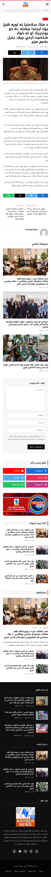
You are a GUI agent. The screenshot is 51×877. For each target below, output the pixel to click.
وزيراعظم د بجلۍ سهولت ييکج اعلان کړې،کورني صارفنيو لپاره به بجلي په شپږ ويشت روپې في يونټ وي (19, 700)
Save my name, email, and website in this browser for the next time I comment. (26, 437)
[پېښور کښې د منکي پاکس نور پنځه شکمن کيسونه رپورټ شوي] (42, 715)
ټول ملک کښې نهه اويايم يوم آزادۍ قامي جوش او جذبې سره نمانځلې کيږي (25, 366)
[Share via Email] (14, 52)
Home (46, 10)
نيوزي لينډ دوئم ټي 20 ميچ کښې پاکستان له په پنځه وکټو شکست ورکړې (36, 211)
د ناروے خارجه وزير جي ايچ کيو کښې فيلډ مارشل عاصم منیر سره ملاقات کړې (19, 578)
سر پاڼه (41, 871)
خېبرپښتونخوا (32, 871)
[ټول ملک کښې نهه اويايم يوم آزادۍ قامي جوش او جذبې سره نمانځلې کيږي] (25, 348)
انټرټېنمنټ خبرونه (19, 871)
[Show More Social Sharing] (5, 52)
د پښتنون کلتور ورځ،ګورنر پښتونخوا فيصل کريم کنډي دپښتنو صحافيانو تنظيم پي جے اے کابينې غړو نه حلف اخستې (19, 728)
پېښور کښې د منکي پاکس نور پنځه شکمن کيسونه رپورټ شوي (19, 713)
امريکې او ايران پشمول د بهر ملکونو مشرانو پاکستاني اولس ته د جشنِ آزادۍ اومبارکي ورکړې (27, 324)
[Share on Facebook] (41, 52)
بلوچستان (8, 871)
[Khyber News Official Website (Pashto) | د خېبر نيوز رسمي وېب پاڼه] (25, 4)
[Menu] (47, 4)
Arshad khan (32, 230)
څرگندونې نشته (31, 46)
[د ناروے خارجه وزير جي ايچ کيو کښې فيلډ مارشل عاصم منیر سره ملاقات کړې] (42, 579)
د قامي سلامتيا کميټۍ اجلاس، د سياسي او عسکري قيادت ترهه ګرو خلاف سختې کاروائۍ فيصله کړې (15, 213)
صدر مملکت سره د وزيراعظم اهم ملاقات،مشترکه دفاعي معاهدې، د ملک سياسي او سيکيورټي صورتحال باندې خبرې (26, 281)
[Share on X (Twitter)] (28, 52)
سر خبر (45, 19)
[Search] (3, 4)
